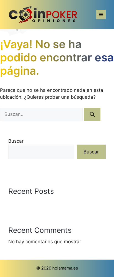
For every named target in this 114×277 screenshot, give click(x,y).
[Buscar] (92, 114)
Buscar (16, 141)
